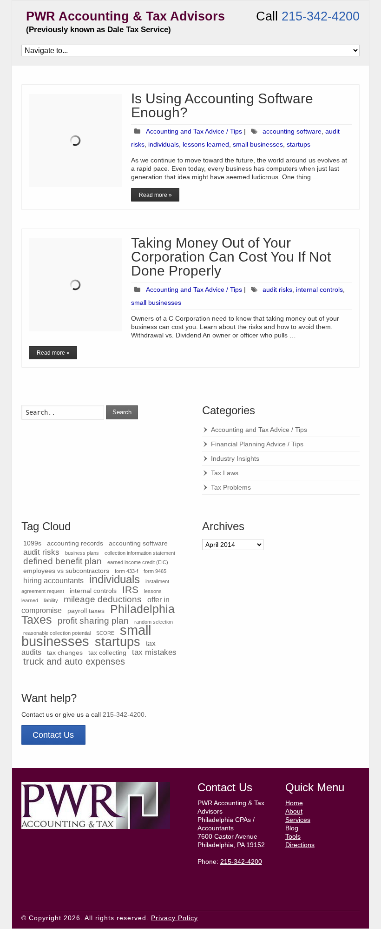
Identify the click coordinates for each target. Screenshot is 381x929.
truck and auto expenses (74, 661)
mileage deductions (103, 599)
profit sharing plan (93, 621)
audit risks (277, 289)
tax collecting (107, 652)
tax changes (65, 652)
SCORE (105, 633)
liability (51, 600)
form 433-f (126, 571)
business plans (82, 553)
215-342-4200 (321, 16)
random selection (153, 622)
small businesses (258, 144)
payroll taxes (86, 610)
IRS (130, 589)
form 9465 (155, 571)
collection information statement (140, 553)
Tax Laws (224, 473)
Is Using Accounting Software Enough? (222, 105)
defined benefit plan (62, 561)
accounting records (75, 543)
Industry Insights (235, 458)
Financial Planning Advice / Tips (257, 444)
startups (298, 144)
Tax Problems (231, 487)
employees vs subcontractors (66, 570)
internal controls (319, 289)
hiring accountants (53, 581)
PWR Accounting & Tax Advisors (125, 16)
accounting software (292, 131)
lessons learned (206, 144)
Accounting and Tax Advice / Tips (194, 131)
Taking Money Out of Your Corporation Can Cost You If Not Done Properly (231, 256)
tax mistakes (154, 652)
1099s (32, 543)
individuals (163, 144)
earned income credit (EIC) (137, 562)
